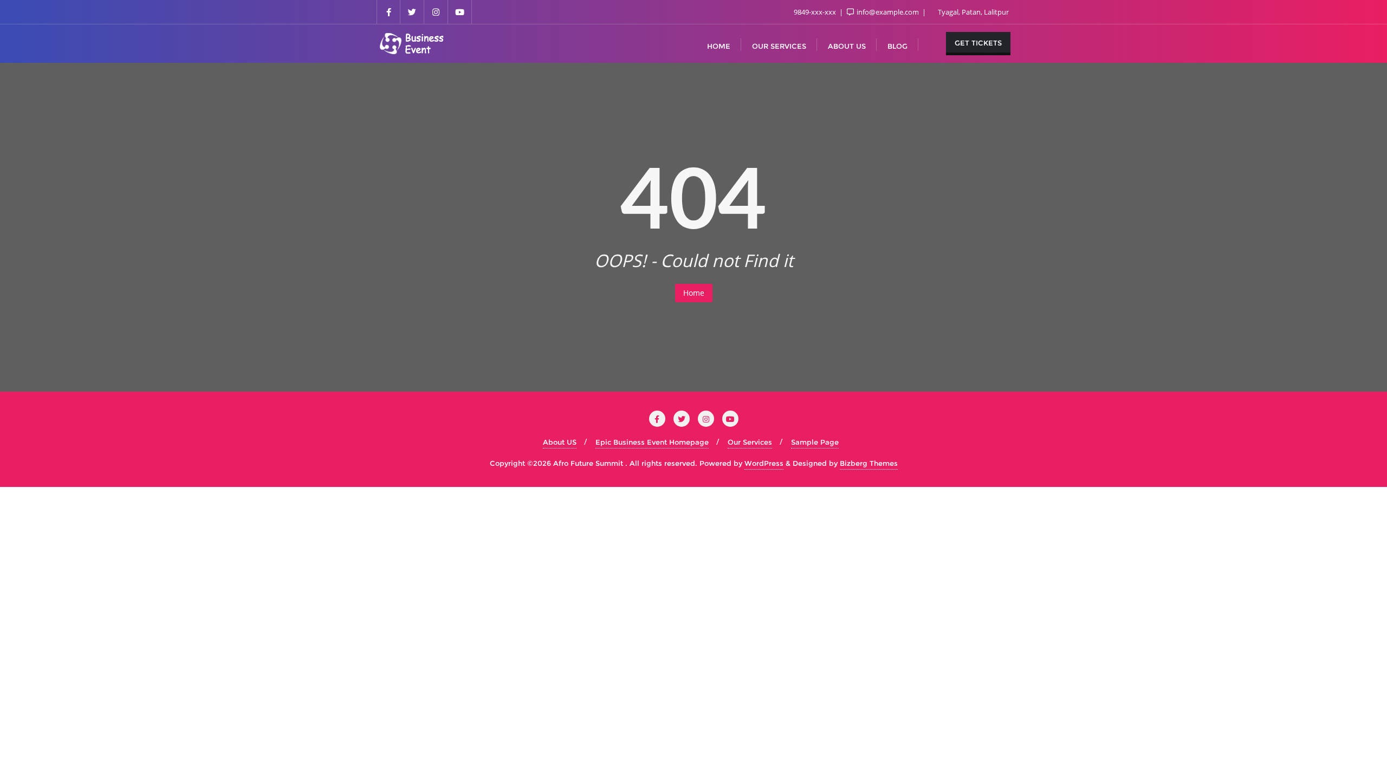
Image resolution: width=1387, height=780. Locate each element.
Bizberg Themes (869, 463)
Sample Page (815, 442)
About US (559, 442)
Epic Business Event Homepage (652, 442)
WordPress (763, 463)
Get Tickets (978, 42)
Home (693, 293)
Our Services (750, 442)
